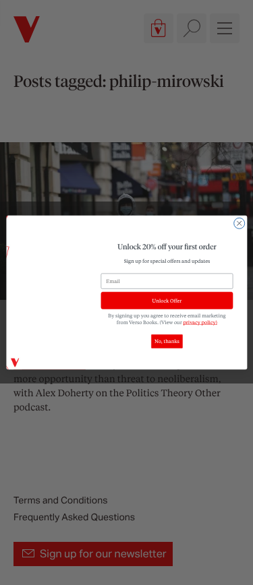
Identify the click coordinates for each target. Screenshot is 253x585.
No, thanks (166, 341)
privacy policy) (200, 322)
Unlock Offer (166, 300)
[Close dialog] (238, 223)
